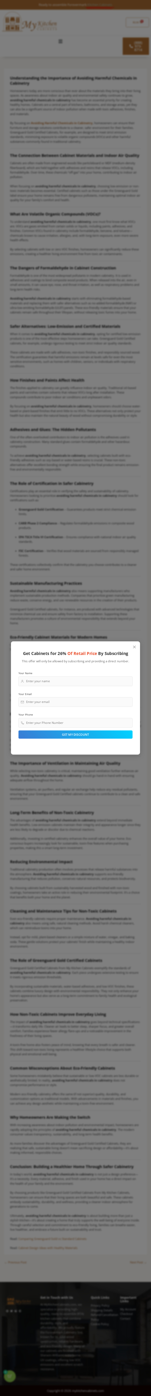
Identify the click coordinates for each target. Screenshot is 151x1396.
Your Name (25, 673)
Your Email (25, 694)
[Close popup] (134, 647)
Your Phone (25, 714)
